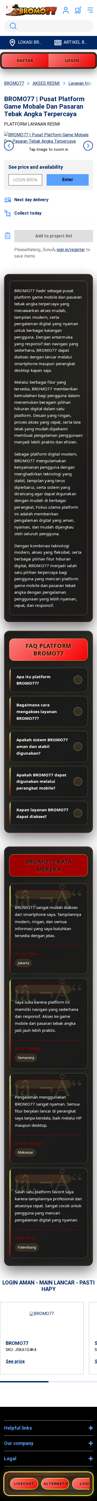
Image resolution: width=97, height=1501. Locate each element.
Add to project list (53, 235)
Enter (67, 179)
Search (12, 26)
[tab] (24, 1381)
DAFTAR (25, 60)
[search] (48, 26)
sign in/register (71, 249)
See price (15, 1361)
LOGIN (72, 60)
